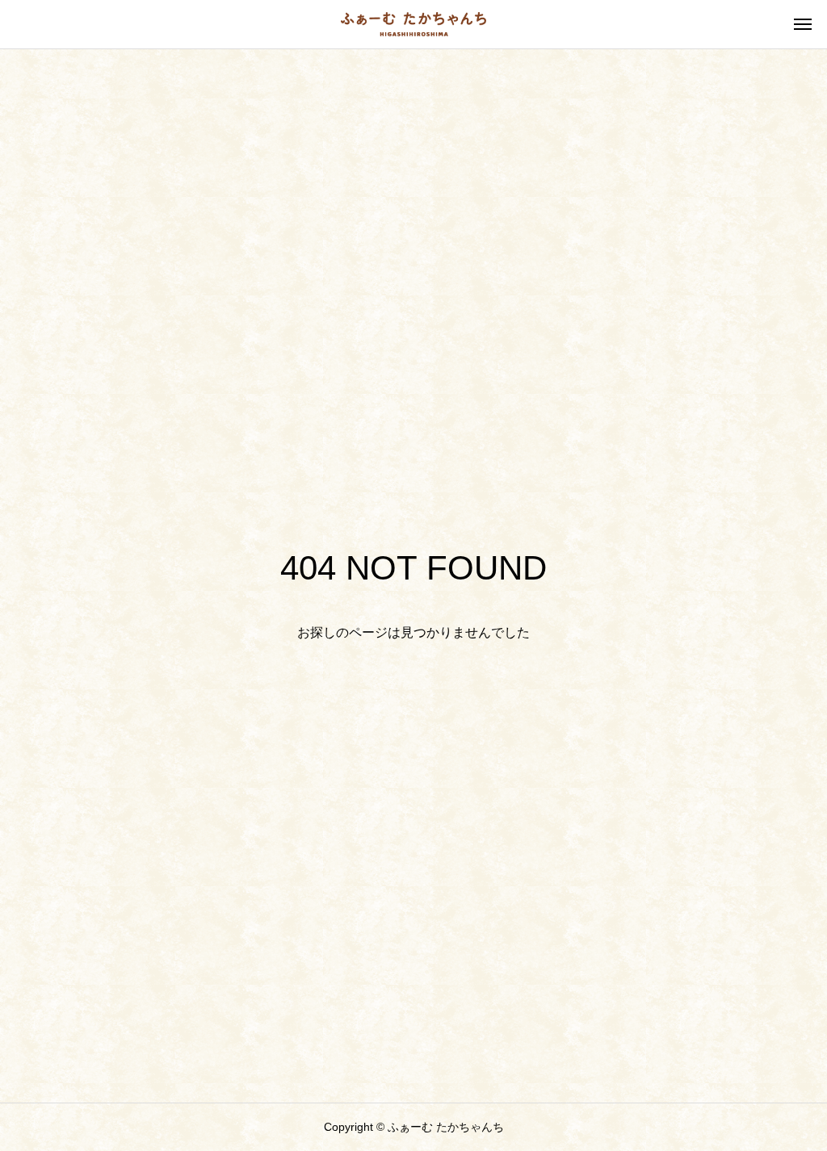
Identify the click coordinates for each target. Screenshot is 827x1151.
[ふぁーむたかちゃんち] (413, 24)
